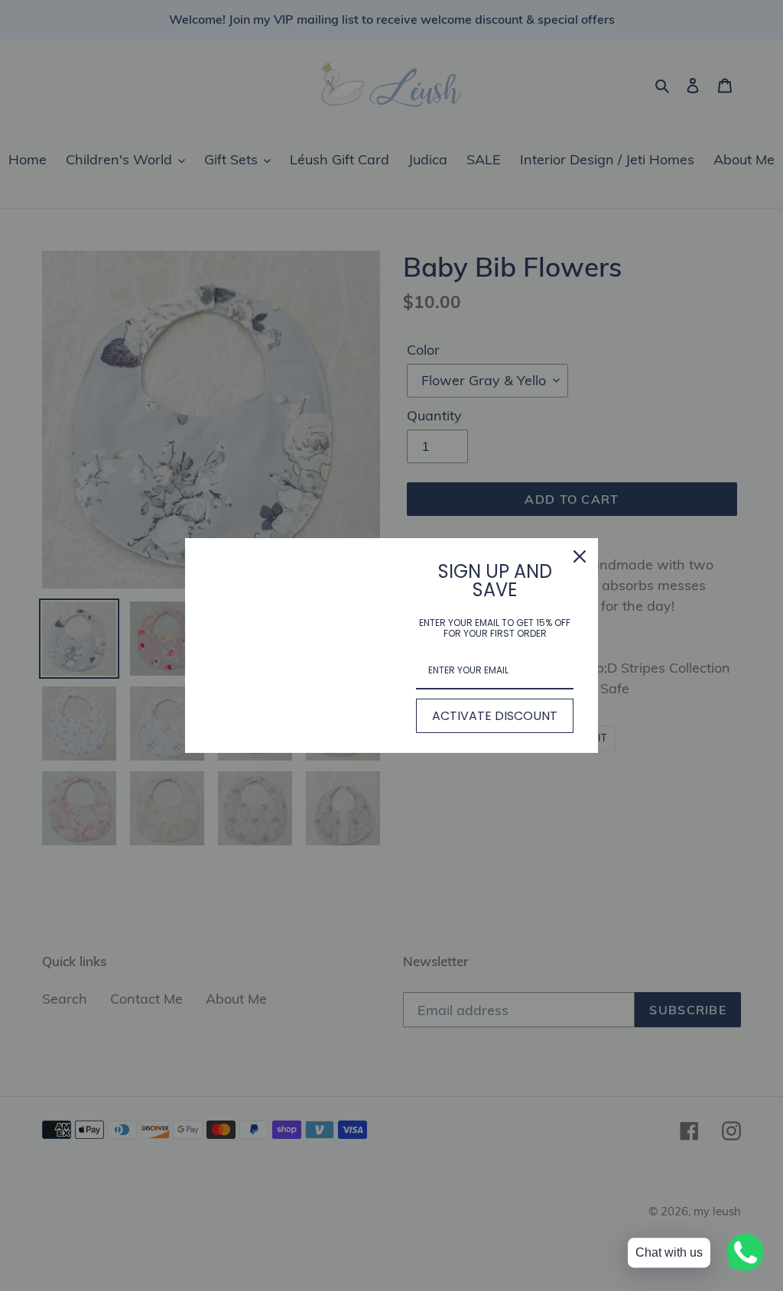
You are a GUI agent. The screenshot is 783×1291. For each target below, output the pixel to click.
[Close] (579, 556)
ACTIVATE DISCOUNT (494, 716)
